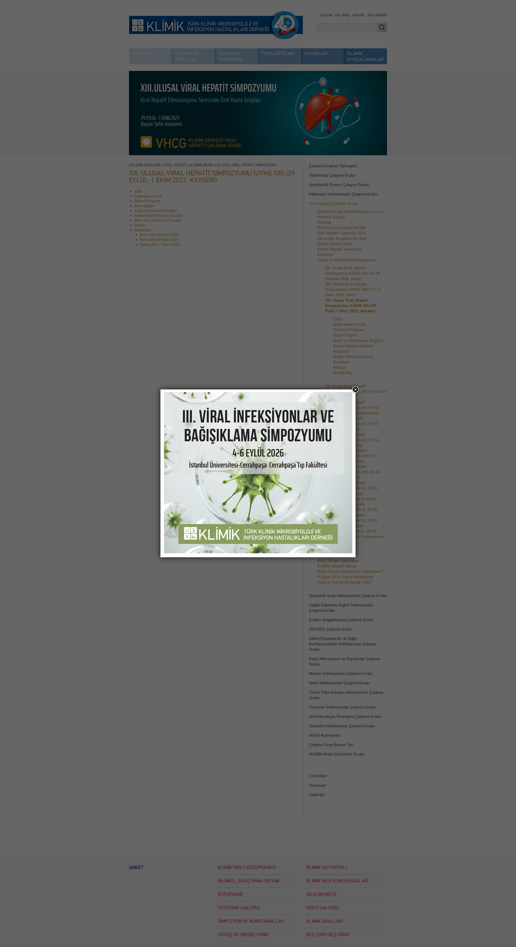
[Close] (355, 389)
